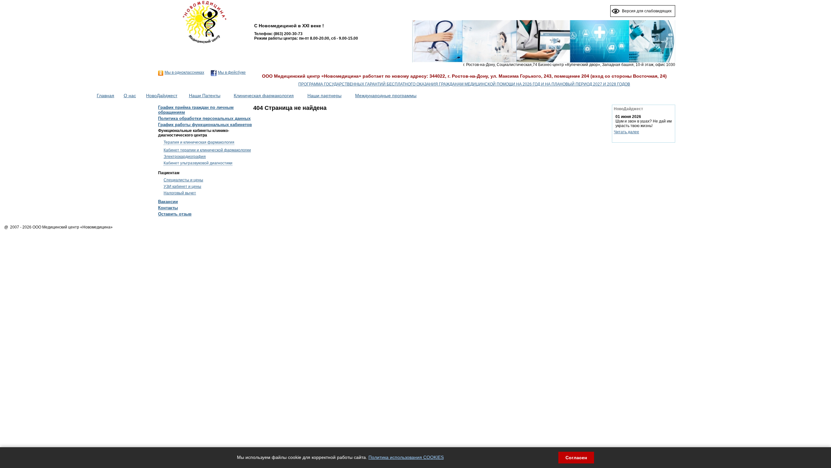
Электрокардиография (185, 156)
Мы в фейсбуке (232, 72)
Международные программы (385, 95)
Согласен (576, 457)
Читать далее (626, 132)
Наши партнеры (324, 95)
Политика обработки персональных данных (204, 118)
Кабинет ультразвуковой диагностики (198, 163)
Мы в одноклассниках (184, 72)
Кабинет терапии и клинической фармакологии (207, 150)
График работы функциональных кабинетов (205, 124)
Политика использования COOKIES (406, 457)
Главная (105, 95)
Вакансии (168, 201)
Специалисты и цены (183, 180)
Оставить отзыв (175, 214)
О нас (130, 95)
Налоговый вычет (180, 193)
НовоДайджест (161, 95)
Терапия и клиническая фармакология (199, 142)
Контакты (168, 207)
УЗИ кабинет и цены (182, 186)
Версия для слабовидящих (647, 11)
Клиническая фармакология (264, 95)
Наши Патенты (204, 95)
